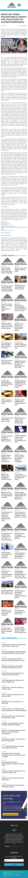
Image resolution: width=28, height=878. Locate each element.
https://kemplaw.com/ (10, 230)
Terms (4, 874)
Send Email (6, 224)
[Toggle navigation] (19, 5)
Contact (5, 876)
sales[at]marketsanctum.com (16, 846)
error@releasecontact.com (11, 243)
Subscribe (14, 864)
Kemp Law (3, 57)
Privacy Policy (11, 874)
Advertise (18, 874)
